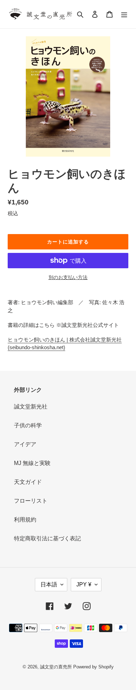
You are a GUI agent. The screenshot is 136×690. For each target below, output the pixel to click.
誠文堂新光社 (30, 407)
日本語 (48, 584)
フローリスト (30, 501)
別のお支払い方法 (68, 277)
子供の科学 (28, 425)
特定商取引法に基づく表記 (47, 538)
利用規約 (25, 520)
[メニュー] (124, 14)
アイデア (25, 444)
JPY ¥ (83, 584)
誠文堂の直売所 (56, 666)
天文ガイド (28, 482)
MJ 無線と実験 (32, 463)
